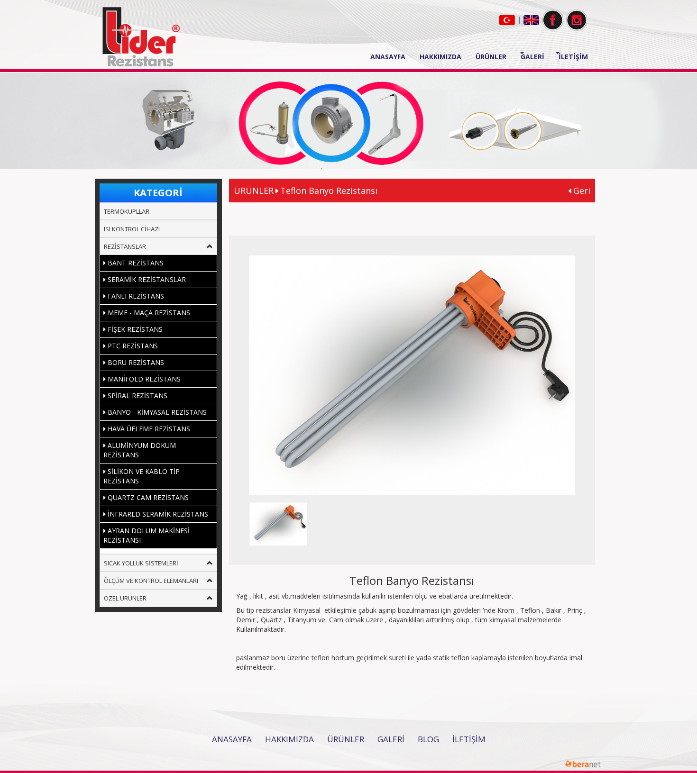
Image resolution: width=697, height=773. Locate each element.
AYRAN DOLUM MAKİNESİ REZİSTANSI (146, 535)
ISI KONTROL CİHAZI (132, 229)
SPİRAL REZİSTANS (136, 395)
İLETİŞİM (573, 56)
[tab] (158, 211)
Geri (580, 190)
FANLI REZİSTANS (135, 295)
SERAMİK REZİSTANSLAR (146, 279)
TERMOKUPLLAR (126, 211)
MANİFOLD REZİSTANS (143, 378)
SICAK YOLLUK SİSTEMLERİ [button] (141, 563)
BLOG (428, 739)
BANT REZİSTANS (135, 262)
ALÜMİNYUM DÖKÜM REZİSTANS (139, 450)
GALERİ (390, 739)
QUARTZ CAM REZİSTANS (147, 497)
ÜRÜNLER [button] (491, 56)
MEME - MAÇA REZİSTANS (148, 312)
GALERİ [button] (532, 56)
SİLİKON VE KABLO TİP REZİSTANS (141, 476)
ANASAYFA (391, 56)
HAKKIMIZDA (440, 56)
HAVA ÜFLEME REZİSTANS (148, 428)
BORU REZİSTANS (135, 362)
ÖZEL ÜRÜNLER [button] (125, 598)
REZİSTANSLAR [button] (125, 246)
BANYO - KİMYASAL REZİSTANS (156, 412)
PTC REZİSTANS (132, 345)
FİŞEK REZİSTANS (134, 329)
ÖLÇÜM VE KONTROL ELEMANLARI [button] (151, 580)
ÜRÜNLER (345, 739)
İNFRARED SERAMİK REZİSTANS (157, 513)
